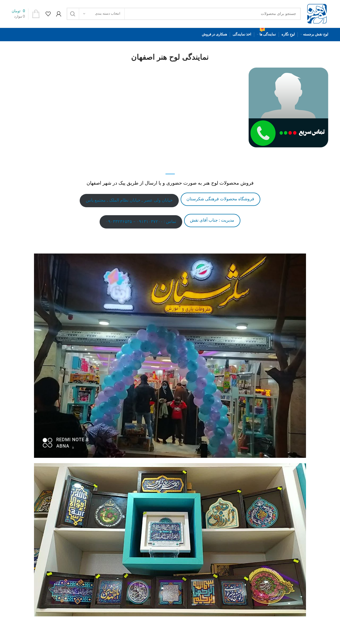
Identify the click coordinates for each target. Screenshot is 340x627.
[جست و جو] (73, 14)
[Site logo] (317, 14)
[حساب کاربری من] (58, 14)
